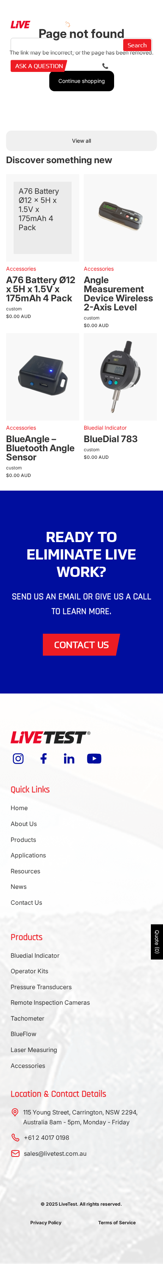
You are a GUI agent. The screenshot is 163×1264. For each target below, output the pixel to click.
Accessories (28, 1065)
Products (23, 839)
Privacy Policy (45, 1222)
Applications (28, 855)
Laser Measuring (34, 1050)
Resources (25, 871)
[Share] (62, 191)
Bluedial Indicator (35, 955)
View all (81, 140)
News (19, 886)
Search (137, 45)
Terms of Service (117, 1222)
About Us (24, 824)
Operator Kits (29, 971)
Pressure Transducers (41, 987)
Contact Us (26, 902)
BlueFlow (23, 1034)
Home (19, 808)
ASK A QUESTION (39, 66)
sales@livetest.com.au (55, 1153)
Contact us (81, 644)
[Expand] (62, 213)
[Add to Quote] (62, 235)
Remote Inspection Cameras (50, 1002)
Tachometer (27, 1018)
